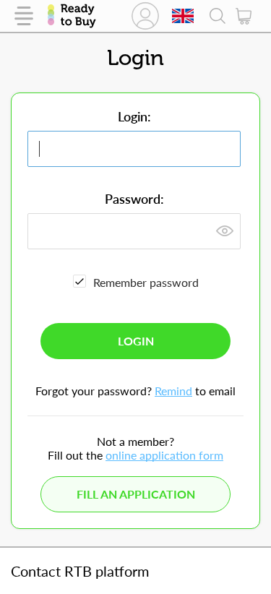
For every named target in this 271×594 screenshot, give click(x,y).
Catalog (23, 16)
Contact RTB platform (80, 571)
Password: (134, 198)
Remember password (146, 282)
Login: (134, 116)
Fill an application (136, 494)
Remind (173, 390)
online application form (164, 455)
